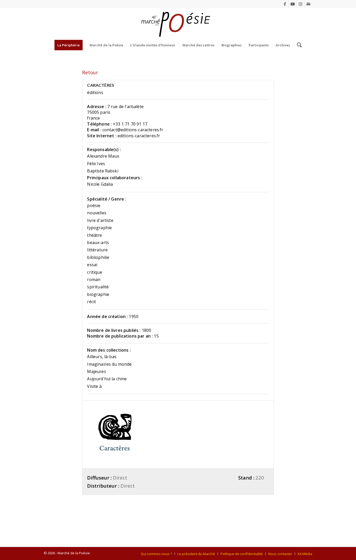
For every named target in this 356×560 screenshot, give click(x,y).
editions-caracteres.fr (139, 136)
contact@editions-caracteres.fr (132, 130)
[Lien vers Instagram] (300, 4)
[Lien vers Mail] (308, 4)
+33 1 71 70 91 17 (130, 124)
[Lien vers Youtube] (292, 4)
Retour (90, 72)
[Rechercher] (297, 45)
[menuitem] (70, 45)
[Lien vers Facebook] (285, 4)
